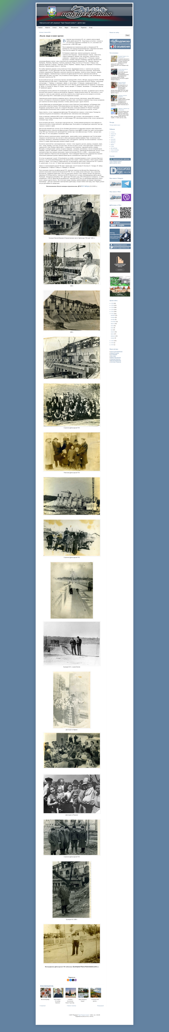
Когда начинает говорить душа (122, 83)
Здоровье (113, 141)
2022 (112, 311)
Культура (113, 139)
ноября (113, 317)
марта (112, 334)
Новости (47, 27)
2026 (112, 303)
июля (112, 325)
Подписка (83, 27)
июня (112, 327)
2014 (112, 344)
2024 (112, 307)
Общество (113, 133)
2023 (112, 309)
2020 (112, 340)
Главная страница (71, 1005)
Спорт (112, 146)
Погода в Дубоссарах (115, 125)
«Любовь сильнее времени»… (122, 96)
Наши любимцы (115, 150)
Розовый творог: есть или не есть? (123, 57)
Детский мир (114, 148)
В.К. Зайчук (85, 186)
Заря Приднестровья (83, 1015)
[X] (73, 980)
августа (113, 323)
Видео (66, 27)
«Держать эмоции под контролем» (123, 109)
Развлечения (114, 151)
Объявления (74, 27)
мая (112, 329)
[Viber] (75, 980)
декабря (113, 315)
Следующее (43, 1005)
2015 (112, 342)
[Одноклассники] (68, 980)
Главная (40, 27)
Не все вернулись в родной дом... (123, 70)
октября (113, 319)
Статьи (55, 27)
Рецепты (113, 142)
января (113, 338)
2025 (112, 305)
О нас (90, 27)
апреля (113, 332)
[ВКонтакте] (70, 980)
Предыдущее (100, 1005)
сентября (113, 321)
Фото (60, 27)
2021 (112, 313)
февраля (113, 336)
